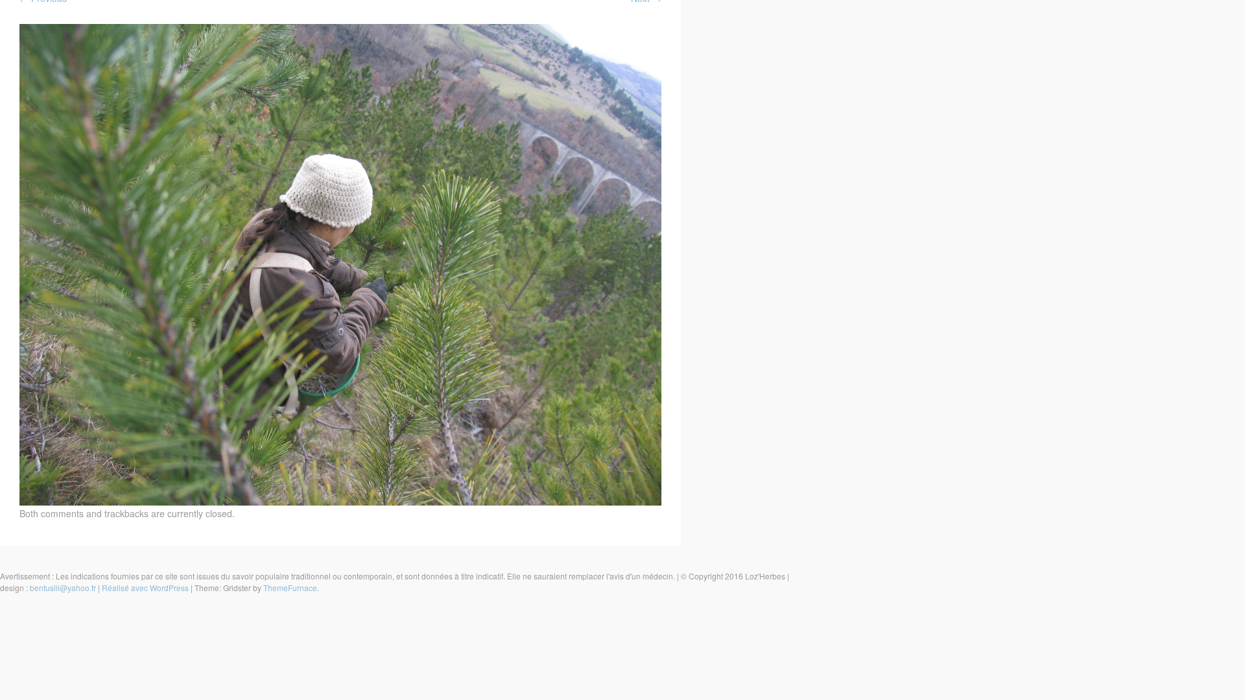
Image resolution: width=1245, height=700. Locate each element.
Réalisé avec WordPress (145, 587)
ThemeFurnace (290, 587)
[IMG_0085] (340, 501)
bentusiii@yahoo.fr (63, 587)
